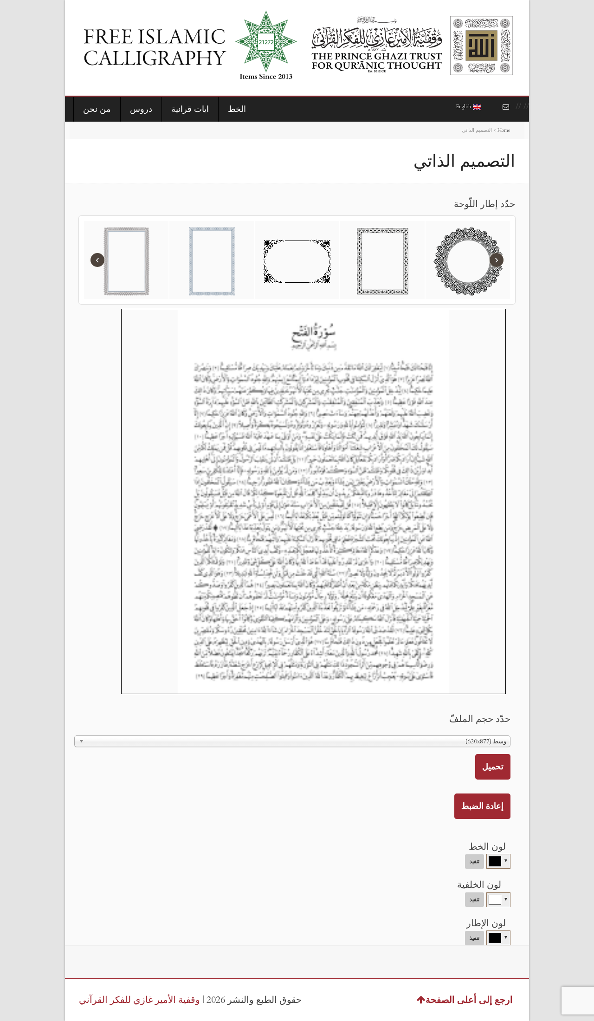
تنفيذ (474, 861)
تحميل (493, 767)
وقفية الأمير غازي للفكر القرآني (139, 1000)
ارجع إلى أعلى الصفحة (469, 1000)
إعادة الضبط (482, 806)
